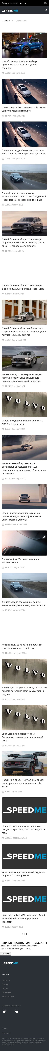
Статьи (5, 984)
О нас (4, 1028)
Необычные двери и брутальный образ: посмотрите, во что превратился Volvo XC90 (23, 783)
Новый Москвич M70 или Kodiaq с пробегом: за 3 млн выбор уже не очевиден (19, 64)
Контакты (6, 1033)
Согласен (5, 954)
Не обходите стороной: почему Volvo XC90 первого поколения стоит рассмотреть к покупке (24, 691)
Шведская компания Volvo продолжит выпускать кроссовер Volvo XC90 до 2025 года (23, 829)
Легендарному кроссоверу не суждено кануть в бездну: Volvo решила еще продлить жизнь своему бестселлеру (22, 377)
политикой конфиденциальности (15, 948)
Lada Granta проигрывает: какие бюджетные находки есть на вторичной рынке (22, 737)
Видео (5, 988)
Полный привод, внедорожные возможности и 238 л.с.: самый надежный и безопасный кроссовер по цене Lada (24, 196)
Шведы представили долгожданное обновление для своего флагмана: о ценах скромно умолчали (21, 516)
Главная (6, 21)
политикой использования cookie (22, 946)
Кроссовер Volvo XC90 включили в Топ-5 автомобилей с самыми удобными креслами (23, 918)
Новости (6, 980)
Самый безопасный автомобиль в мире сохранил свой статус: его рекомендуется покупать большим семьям (24, 331)
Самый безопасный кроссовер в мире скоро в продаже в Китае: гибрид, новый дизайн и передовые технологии (23, 242)
